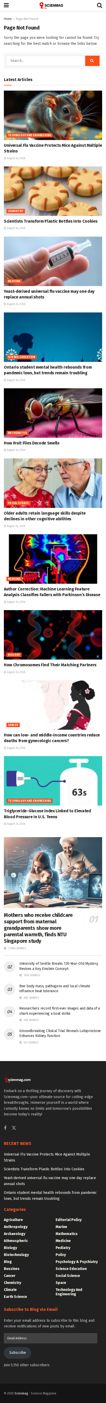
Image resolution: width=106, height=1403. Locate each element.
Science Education (21, 357)
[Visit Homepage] (53, 5)
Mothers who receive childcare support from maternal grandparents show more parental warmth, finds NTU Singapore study (38, 928)
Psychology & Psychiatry (77, 1262)
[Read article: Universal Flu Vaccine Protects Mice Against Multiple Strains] (53, 115)
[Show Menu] (6, 5)
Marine (61, 1227)
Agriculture (13, 1220)
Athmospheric (16, 1241)
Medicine (14, 281)
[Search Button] (99, 5)
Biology (14, 654)
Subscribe (17, 1352)
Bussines (12, 1269)
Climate (10, 1290)
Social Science (18, 503)
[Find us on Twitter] (14, 1128)
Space (61, 1283)
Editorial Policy (69, 1220)
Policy (61, 1255)
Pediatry (63, 1248)
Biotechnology (16, 1255)
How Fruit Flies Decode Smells (31, 443)
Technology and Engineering (29, 135)
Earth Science (15, 1297)
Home (8, 19)
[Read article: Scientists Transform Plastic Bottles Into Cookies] (53, 191)
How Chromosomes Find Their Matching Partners (50, 664)
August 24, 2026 (15, 158)
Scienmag (21, 1393)
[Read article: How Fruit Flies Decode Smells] (53, 413)
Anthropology (16, 1227)
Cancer (13, 725)
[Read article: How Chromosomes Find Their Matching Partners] (53, 635)
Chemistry (15, 211)
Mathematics (17, 433)
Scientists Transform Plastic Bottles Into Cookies (50, 221)
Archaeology (14, 1234)
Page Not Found (27, 19)
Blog (8, 1262)
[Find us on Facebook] (5, 1128)
